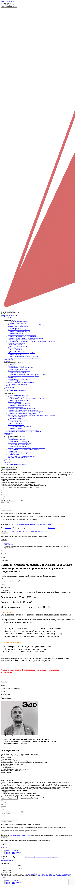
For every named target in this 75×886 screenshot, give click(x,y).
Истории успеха (9, 387)
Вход (2, 317)
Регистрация (8, 317)
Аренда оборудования (15, 348)
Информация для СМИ (8, 860)
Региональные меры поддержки (18, 321)
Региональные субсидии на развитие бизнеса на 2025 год (26, 325)
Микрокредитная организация (17, 384)
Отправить (4, 533)
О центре (11, 364)
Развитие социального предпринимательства (22, 335)
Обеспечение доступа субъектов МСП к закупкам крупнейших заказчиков (31, 341)
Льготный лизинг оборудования (18, 346)
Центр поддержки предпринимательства (20, 367)
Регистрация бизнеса (14, 328)
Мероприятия (8, 359)
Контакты (7, 389)
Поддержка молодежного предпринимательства (23, 336)
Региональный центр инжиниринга (19, 371)
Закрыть (3, 539)
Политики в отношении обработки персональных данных (33, 524)
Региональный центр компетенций (15, 390)
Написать (4, 847)
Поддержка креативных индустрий (19, 331)
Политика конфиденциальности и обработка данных (41, 857)
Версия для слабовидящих (9, 6)
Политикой (51, 528)
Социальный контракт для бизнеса (19, 330)
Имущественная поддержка (16, 343)
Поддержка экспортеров (15, 354)
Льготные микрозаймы (15, 349)
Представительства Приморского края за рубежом (23, 376)
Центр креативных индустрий (17, 372)
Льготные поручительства (16, 351)
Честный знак (12, 377)
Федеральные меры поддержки (17, 323)
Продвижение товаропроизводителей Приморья (23, 356)
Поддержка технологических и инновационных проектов (26, 338)
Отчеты (3, 858)
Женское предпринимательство (18, 326)
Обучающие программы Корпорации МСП (21, 353)
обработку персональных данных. (20, 835)
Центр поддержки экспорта (16, 366)
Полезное (7, 385)
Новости (7, 361)
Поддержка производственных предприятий (22, 340)
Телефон (20, 868)
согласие (8, 528)
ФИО (19, 865)
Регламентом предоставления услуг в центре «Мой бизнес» (28, 531)
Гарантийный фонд (14, 381)
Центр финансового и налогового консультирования (24, 358)
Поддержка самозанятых (15, 333)
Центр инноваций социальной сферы (19, 369)
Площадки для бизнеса (15, 344)
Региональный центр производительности (21, 382)
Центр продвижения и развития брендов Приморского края (26, 374)
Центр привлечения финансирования (19, 379)
